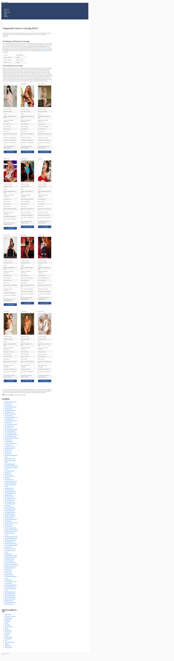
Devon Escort (8, 450)
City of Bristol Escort (10, 431)
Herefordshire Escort (10, 491)
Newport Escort (9, 524)
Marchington (8, 638)
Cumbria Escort (9, 445)
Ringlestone (8, 619)
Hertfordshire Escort (10, 493)
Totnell (6, 623)
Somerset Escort (9, 561)
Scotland (24, 394)
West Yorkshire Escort (10, 597)
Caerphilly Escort (9, 419)
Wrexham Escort (9, 604)
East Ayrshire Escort (10, 458)
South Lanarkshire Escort (11, 564)
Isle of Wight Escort (10, 502)
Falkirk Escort (8, 474)
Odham (7, 644)
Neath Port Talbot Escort (11, 522)
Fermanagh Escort (9, 476)
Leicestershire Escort (10, 509)
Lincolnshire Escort (10, 510)
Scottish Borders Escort (11, 555)
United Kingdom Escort (11, 585)
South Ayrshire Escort (10, 562)
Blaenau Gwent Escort (10, 414)
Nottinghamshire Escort (11, 538)
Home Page (6, 9)
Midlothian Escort (9, 517)
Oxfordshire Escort (10, 541)
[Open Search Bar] (2, 3)
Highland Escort (9, 495)
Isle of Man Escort (9, 500)
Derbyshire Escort (9, 448)
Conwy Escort (8, 440)
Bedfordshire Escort (10, 410)
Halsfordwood (8, 618)
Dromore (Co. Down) (10, 616)
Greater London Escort (11, 483)
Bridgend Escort (9, 415)
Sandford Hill (8, 632)
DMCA (5, 15)
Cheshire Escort (9, 427)
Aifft (6, 640)
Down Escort (8, 453)
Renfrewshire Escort (10, 548)
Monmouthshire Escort (11, 519)
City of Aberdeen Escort (11, 429)
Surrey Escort (8, 573)
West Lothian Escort (10, 592)
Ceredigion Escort (9, 426)
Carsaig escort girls (46, 49)
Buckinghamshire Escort (11, 417)
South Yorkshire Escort (11, 566)
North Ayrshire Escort (10, 528)
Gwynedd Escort (9, 488)
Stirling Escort (8, 569)
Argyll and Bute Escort (10, 407)
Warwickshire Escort (10, 586)
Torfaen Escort (8, 580)
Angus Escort (8, 403)
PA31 (20, 394)
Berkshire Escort (9, 412)
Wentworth (8, 645)
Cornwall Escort (9, 441)
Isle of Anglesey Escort (11, 498)
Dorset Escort (8, 452)
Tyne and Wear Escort (10, 581)
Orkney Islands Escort (10, 540)
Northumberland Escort (11, 536)
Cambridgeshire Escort (11, 420)
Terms (5, 10)
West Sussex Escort (10, 595)
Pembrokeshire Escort (11, 543)
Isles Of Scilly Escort (10, 503)
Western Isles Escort (10, 599)
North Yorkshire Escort (11, 531)
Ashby (6, 628)
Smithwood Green (9, 642)
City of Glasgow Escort (10, 436)
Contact (6, 16)
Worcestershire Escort (11, 602)
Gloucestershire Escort (11, 481)
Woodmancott (8, 637)
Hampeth (7, 633)
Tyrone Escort (8, 583)
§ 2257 (5, 13)
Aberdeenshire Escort (10, 401)
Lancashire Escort (9, 507)
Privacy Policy (7, 12)
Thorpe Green (8, 647)
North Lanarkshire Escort (11, 529)
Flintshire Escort (9, 479)
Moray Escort (8, 521)
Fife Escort (7, 478)
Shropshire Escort (9, 559)
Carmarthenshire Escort (11, 424)
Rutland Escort (8, 554)
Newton (7, 635)
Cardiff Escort (8, 422)
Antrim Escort (8, 405)
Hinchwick (7, 621)
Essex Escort (8, 472)
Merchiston (8, 630)
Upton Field (8, 614)
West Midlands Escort (10, 593)
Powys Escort (8, 547)
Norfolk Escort (8, 526)
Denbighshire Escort (10, 446)
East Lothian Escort (10, 464)
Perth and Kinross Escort (11, 545)
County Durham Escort (11, 443)
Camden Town (8, 626)
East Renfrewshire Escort (11, 465)
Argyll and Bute (7, 394)
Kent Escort (8, 505)
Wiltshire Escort (9, 600)
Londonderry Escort (10, 512)
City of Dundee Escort (10, 433)
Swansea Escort (9, 574)
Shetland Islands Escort (11, 557)
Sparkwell (7, 625)
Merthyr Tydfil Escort (10, 516)
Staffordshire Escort (10, 567)
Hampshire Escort (9, 490)
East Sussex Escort (9, 471)
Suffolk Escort (8, 571)
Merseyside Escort (9, 514)
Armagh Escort (9, 408)
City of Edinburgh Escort (11, 434)
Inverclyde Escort (9, 497)
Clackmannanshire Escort (11, 438)
